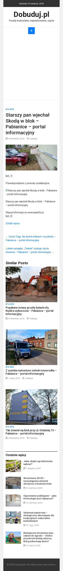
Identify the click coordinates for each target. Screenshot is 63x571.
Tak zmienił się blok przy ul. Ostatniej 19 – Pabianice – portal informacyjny (31, 432)
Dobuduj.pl (31, 14)
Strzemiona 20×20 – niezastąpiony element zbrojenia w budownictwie (37, 481)
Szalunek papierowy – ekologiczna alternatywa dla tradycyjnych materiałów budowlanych (38, 516)
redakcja (33, 138)
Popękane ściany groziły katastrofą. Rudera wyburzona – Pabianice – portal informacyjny (29, 311)
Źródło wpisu (13, 223)
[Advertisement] (31, 67)
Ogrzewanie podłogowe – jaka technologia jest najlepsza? (39, 497)
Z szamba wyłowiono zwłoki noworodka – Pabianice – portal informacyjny (31, 372)
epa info (10, 109)
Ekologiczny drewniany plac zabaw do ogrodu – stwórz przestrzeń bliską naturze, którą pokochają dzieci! (38, 537)
